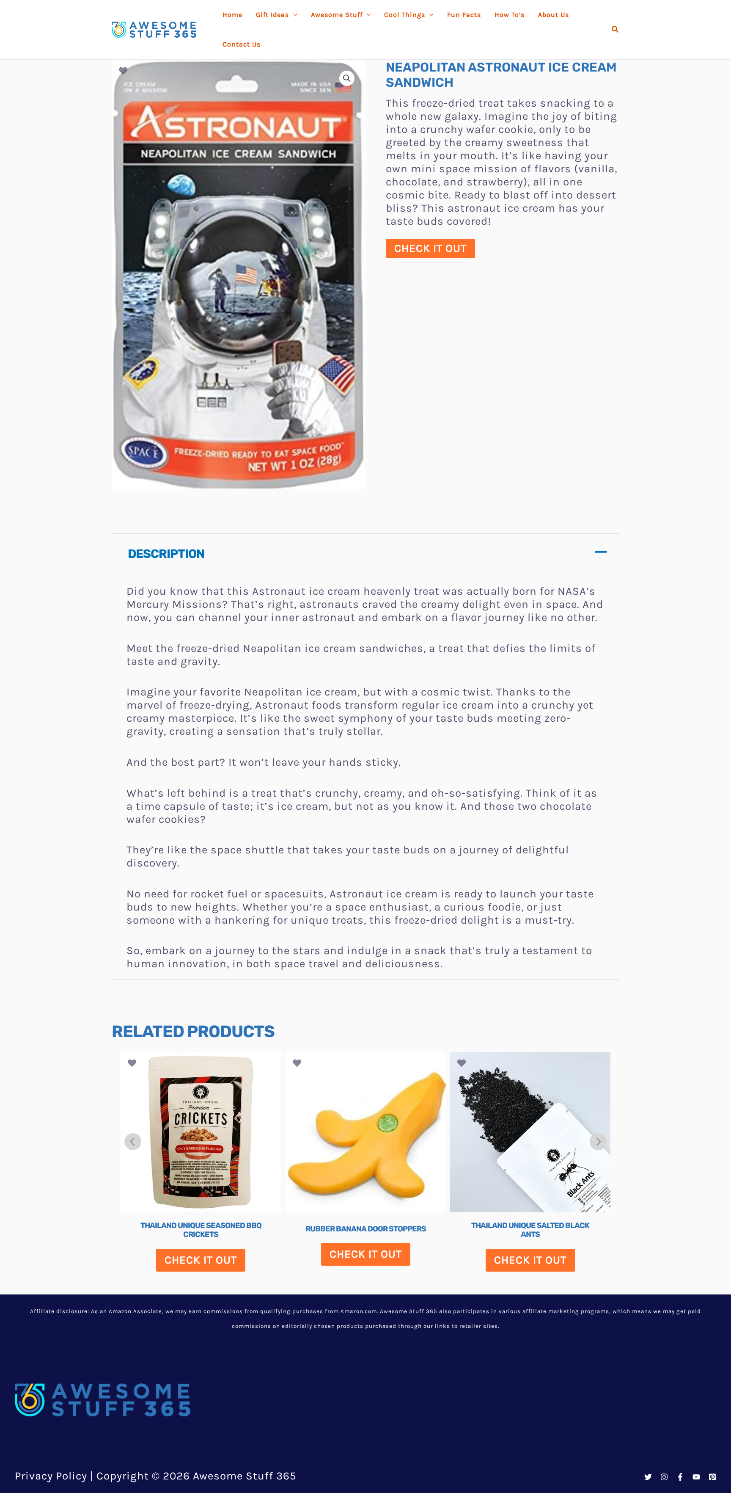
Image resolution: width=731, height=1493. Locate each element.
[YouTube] (696, 1477)
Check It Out (201, 1260)
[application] (293, 15)
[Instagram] (664, 1477)
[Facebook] (680, 1477)
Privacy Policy (51, 1475)
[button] (615, 29)
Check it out (430, 248)
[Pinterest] (712, 1477)
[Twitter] (648, 1477)
